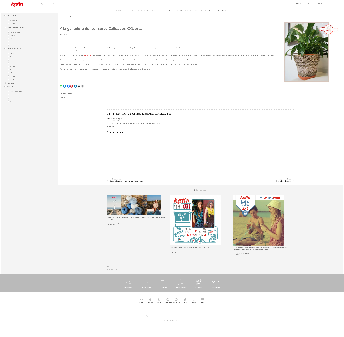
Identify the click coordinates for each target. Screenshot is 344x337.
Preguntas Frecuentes (180, 287)
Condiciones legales (155, 316)
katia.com (304, 3)
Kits (168, 10)
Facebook (150, 302)
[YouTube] (116, 269)
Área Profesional (215, 287)
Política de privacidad (178, 316)
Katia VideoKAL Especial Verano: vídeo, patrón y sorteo (190, 247)
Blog (65, 16)
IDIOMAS (320, 3)
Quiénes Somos (128, 287)
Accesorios (207, 10)
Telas (130, 10)
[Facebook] (110, 269)
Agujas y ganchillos (186, 10)
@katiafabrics (168, 302)
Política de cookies (167, 316)
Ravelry (194, 302)
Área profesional (312, 3)
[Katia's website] (107, 269)
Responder (110, 126)
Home (61, 16)
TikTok (185, 302)
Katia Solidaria (198, 287)
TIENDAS (298, 3)
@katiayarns (176, 302)
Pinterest (159, 302)
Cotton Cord (87, 55)
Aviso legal (146, 316)
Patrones (143, 10)
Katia (64, 33)
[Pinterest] (112, 269)
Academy (223, 10)
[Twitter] (114, 269)
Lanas (119, 10)
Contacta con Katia (146, 287)
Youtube (141, 302)
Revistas (156, 10)
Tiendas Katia (163, 287)
